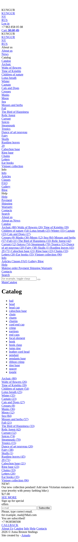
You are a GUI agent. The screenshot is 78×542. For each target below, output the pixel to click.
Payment (7, 200)
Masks (5, 94)
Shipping (7, 203)
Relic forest (8, 115)
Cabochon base (11, 149)
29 (3, 145)
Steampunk (8, 125)
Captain (6, 84)
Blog (4, 190)
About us (7, 50)
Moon (5, 98)
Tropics (6, 128)
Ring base (7, 152)
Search (6, 213)
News (5, 54)
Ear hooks (8, 162)
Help (4, 196)
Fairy (5, 135)
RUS (5, 43)
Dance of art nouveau (14, 132)
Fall (4, 108)
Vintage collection (12, 166)
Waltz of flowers (11, 67)
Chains (6, 156)
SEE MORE (9, 497)
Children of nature (12, 74)
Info (4, 173)
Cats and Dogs (10, 88)
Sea (4, 101)
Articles (6, 176)
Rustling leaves (11, 142)
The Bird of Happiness (15, 111)
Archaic (6, 64)
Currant (6, 118)
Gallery (6, 186)
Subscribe (44, 508)
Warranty (7, 207)
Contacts (7, 210)
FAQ (5, 183)
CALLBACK (10, 525)
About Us (7, 528)
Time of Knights (11, 71)
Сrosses (6, 91)
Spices (5, 122)
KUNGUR (8, 37)
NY (4, 40)
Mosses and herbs (12, 105)
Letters (6, 159)
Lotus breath (9, 77)
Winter (5, 81)
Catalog (6, 60)
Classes (6, 179)
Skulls (5, 139)
